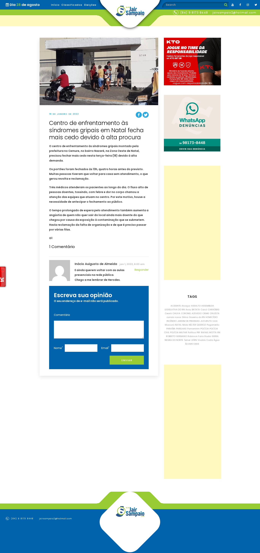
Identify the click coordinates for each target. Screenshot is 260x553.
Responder (142, 270)
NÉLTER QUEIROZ (197, 324)
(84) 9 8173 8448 (194, 12)
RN (218, 332)
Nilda (185, 324)
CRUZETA (214, 313)
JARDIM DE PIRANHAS (188, 321)
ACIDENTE (176, 305)
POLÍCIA (204, 328)
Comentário (62, 315)
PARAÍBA (170, 328)
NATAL (178, 324)
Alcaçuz (186, 305)
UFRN (194, 340)
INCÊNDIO (172, 321)
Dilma (185, 317)
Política (192, 332)
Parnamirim (193, 328)
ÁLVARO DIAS (192, 343)
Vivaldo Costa (205, 340)
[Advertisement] (192, 223)
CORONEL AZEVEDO (191, 313)
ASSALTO (196, 305)
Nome (58, 348)
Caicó (204, 309)
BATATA (196, 309)
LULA (215, 321)
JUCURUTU (206, 321)
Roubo (207, 336)
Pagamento (213, 324)
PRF (198, 332)
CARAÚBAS (213, 309)
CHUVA (176, 313)
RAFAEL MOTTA (209, 332)
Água (216, 340)
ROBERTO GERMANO (176, 336)
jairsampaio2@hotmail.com (234, 12)
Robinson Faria (196, 336)
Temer (187, 340)
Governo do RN (197, 317)
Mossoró (169, 324)
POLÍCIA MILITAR (178, 332)
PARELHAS (181, 328)
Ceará (168, 313)
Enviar (126, 360)
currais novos (174, 317)
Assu (188, 309)
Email (105, 348)
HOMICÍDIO (212, 317)
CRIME (205, 313)
